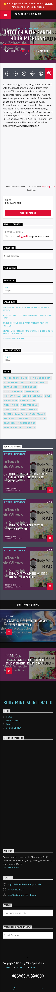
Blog (33, 967)
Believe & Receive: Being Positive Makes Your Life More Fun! (25, 324)
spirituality (38, 418)
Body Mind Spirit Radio (28, 14)
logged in (24, 236)
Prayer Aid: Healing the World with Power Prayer (26, 623)
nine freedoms (29, 405)
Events (9, 724)
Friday (8, 287)
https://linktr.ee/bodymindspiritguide (24, 884)
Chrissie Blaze (28, 387)
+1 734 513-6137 (16, 889)
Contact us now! (13, 727)
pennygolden (27, 51)
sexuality (22, 418)
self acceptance (35, 414)
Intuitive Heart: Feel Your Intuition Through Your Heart (27, 316)
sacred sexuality (13, 414)
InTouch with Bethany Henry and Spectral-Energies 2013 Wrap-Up (27, 477)
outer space (11, 409)
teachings (10, 423)
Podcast (21, 967)
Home (9, 716)
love (47, 396)
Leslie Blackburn (32, 396)
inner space (31, 391)
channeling (11, 387)
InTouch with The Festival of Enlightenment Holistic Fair (25, 662)
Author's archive (28, 213)
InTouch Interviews (28, 28)
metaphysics (11, 405)
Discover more (10, 867)
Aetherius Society (40, 378)
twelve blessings (14, 427)
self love (9, 418)
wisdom (31, 427)
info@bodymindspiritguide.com (22, 895)
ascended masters (14, 382)
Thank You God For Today (15, 338)
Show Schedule (13, 720)
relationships (29, 409)
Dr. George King (13, 391)
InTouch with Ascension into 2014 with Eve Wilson (27, 575)
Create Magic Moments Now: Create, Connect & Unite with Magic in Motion (28, 332)
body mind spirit (37, 382)
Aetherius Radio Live (15, 378)
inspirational (12, 396)
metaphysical (27, 400)
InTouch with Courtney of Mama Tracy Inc (26, 527)
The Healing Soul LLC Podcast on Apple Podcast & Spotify (26, 309)
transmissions (26, 423)
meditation (10, 400)
